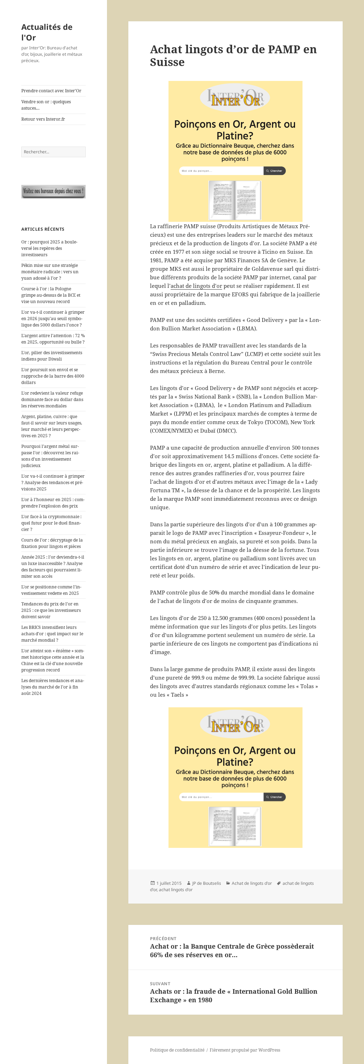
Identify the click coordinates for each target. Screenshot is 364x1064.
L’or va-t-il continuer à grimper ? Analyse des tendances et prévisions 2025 (53, 482)
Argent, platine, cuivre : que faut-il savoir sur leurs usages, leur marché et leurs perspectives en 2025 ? (51, 426)
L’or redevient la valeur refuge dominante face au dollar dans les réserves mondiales (52, 399)
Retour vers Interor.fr (43, 119)
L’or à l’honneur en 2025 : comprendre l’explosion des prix (53, 503)
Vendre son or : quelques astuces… (46, 105)
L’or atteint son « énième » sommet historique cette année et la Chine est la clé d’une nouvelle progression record (52, 660)
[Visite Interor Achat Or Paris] (53, 191)
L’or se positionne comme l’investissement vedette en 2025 (51, 590)
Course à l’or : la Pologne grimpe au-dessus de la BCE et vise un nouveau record (50, 295)
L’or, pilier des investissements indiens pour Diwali (51, 356)
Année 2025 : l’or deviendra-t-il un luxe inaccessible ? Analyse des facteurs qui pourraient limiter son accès (52, 566)
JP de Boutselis (206, 883)
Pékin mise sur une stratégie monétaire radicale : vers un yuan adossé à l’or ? (50, 271)
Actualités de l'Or (47, 32)
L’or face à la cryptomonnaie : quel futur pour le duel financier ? (51, 523)
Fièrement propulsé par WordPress (245, 1050)
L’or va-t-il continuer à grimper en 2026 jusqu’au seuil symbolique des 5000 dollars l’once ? (53, 318)
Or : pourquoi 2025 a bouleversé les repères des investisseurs (49, 248)
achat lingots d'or (176, 890)
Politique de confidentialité (177, 1050)
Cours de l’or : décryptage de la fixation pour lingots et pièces (52, 543)
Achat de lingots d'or (252, 883)
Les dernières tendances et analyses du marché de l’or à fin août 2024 (52, 687)
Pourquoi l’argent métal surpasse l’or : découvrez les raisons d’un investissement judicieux (50, 455)
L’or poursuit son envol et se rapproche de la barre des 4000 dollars (52, 376)
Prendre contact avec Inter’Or (51, 91)
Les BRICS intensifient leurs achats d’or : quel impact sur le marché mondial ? (52, 633)
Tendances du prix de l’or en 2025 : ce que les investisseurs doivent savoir (51, 610)
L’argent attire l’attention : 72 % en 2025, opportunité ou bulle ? (53, 339)
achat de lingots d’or (196, 285)
